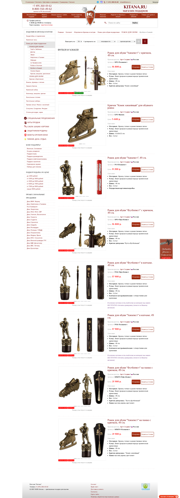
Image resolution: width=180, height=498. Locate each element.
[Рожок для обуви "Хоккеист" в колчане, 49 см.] (82, 334)
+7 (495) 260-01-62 (42, 487)
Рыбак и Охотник (36, 65)
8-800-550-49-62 (42, 9)
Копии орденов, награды (76, 15)
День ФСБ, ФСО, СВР (34, 212)
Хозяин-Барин (35, 71)
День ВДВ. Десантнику (34, 243)
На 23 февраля (32, 206)
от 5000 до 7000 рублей (35, 184)
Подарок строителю (33, 161)
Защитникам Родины (37, 131)
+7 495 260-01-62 (42, 6)
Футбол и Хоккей (36, 68)
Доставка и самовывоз (50, 2)
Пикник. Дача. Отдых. (37, 139)
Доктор (32, 52)
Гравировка (64, 2)
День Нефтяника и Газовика (36, 204)
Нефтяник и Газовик (37, 57)
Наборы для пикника (34, 167)
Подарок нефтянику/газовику (37, 159)
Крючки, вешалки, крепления (40, 73)
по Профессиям (35, 63)
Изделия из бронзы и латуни (118, 15)
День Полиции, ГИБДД (34, 230)
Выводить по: (70, 41)
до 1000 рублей (32, 176)
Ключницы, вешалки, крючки (36, 93)
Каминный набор (32, 90)
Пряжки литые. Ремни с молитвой (37, 105)
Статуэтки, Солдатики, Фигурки (36, 108)
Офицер (33, 60)
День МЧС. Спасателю (34, 238)
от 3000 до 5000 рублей (35, 181)
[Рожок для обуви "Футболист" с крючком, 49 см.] (82, 230)
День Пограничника (33, 232)
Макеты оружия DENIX (37, 135)
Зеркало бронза (31, 86)
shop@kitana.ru (125, 2)
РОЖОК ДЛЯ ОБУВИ (36, 46)
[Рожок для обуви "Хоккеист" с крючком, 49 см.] (82, 72)
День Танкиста (32, 217)
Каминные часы (31, 40)
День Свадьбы (32, 225)
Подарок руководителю (35, 156)
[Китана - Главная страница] (90, 15)
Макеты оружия (44, 15)
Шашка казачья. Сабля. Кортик (59, 15)
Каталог (72, 2)
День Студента (32, 219)
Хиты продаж (33, 122)
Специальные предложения (41, 118)
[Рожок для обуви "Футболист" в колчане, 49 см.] (82, 282)
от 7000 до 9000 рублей (35, 186)
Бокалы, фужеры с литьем (35, 82)
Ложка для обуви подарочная (36, 43)
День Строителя (32, 222)
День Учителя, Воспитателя (36, 214)
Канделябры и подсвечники (35, 36)
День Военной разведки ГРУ (36, 240)
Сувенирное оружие (34, 164)
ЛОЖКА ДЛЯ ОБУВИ (36, 76)
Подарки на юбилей (134, 15)
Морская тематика (103, 15)
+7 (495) (112, 2)
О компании (30, 2)
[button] (75, 91)
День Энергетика (32, 209)
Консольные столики (33, 97)
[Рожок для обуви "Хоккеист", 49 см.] (82, 177)
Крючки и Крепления (36, 79)
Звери (32, 54)
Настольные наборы (33, 101)
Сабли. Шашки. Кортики (38, 127)
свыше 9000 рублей (33, 189)
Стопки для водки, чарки (34, 112)
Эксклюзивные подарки (31, 15)
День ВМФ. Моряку (33, 201)
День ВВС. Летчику (33, 246)
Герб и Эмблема (36, 49)
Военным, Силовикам (34, 148)
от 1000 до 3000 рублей (35, 178)
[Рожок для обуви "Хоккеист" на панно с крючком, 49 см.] (82, 439)
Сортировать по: (89, 41)
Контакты (38, 2)
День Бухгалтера (32, 248)
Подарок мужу (32, 154)
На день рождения (33, 151)
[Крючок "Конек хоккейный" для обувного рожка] (82, 125)
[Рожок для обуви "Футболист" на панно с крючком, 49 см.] (82, 387)
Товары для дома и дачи (148, 15)
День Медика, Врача (34, 235)
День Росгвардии (32, 227)
